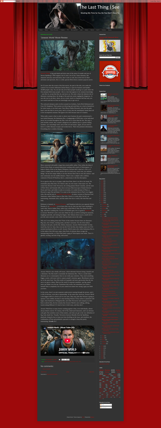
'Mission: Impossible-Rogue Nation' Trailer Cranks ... (110, 320)
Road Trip (110, 395)
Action (86, 30)
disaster (107, 391)
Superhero (115, 380)
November (104, 206)
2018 (102, 196)
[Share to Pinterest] (69, 359)
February (104, 341)
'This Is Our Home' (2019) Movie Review (113, 106)
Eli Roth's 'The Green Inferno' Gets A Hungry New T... (110, 236)
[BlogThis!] (64, 359)
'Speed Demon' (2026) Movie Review (113, 166)
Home (41, 30)
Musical (116, 390)
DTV (119, 381)
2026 (102, 181)
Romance (101, 390)
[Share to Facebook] (67, 359)
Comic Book (108, 378)
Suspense (103, 392)
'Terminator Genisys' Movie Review (110, 218)
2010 (102, 354)
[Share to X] (65, 359)
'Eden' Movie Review (106, 262)
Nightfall (100, 398)
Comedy (114, 374)
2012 (102, 350)
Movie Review (72, 361)
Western (103, 385)
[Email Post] (59, 359)
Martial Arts (102, 377)
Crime (110, 377)
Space (109, 390)
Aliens (103, 387)
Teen (109, 385)
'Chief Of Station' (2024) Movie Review (113, 116)
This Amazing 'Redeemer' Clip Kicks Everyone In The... (110, 282)
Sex (119, 394)
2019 (102, 194)
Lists (81, 30)
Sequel (114, 383)
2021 (102, 191)
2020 (102, 192)
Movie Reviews (54, 30)
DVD (110, 380)
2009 (102, 356)
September (104, 210)
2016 (102, 200)
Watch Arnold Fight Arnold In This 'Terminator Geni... (109, 251)
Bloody (116, 392)
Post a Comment (46, 369)
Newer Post (43, 372)
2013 (102, 348)
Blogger (92, 417)
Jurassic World (45, 73)
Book (119, 383)
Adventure (118, 384)
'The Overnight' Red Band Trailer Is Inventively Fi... (110, 289)
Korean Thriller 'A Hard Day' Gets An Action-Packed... (110, 259)
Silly (107, 388)
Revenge (107, 381)
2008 (102, 358)
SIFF (100, 375)
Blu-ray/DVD (74, 30)
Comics (104, 30)
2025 (102, 183)
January (104, 343)
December (104, 204)
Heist (115, 395)
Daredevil (88, 210)
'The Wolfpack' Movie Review (108, 291)
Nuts (117, 387)
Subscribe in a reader (104, 364)
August (103, 212)
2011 (102, 352)
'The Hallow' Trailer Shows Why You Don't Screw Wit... (110, 220)
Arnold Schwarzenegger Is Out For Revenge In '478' (110, 245)
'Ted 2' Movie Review (106, 239)
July (103, 214)
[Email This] (62, 359)
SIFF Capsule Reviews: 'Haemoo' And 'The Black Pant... (110, 326)
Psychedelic (103, 397)
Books (110, 30)
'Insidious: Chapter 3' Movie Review (110, 317)
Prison (105, 394)
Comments (103, 407)
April (103, 337)
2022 (102, 189)
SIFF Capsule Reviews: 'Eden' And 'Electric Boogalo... (110, 302)
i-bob (83, 417)
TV (68, 30)
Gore (119, 391)
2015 (102, 202)
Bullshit (113, 391)
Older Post (91, 372)
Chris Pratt (49, 361)
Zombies (104, 380)
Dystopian (110, 384)
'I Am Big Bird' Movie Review (108, 256)
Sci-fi (80, 361)
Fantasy (114, 385)
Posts (102, 404)
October (104, 208)
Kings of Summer (60, 204)
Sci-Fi (97, 30)
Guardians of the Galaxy (63, 194)
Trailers (63, 30)
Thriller (108, 375)
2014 (102, 346)
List (100, 378)
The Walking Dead (105, 383)
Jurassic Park (60, 361)
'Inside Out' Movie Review (108, 270)
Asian (115, 375)
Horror (92, 30)
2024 (102, 185)
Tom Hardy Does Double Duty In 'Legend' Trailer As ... (109, 241)
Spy (119, 385)
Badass (106, 374)
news (77, 361)
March (103, 339)
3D (112, 397)
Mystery (101, 388)
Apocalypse (110, 392)
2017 (102, 198)
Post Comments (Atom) (52, 374)
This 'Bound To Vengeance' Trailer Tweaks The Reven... (109, 305)
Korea (100, 381)
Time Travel (103, 395)
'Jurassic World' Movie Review (109, 293)
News (46, 30)
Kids (100, 394)
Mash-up (117, 397)
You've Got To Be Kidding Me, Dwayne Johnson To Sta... (110, 333)
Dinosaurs (54, 361)
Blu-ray (113, 381)
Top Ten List (114, 388)
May (103, 335)
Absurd (101, 391)
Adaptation (117, 378)
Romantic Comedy (112, 394)
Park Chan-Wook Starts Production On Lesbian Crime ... (110, 248)
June (103, 216)
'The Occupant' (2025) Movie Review (112, 126)
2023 (102, 187)
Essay (119, 395)
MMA (109, 397)
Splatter (110, 387)
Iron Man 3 (53, 206)
